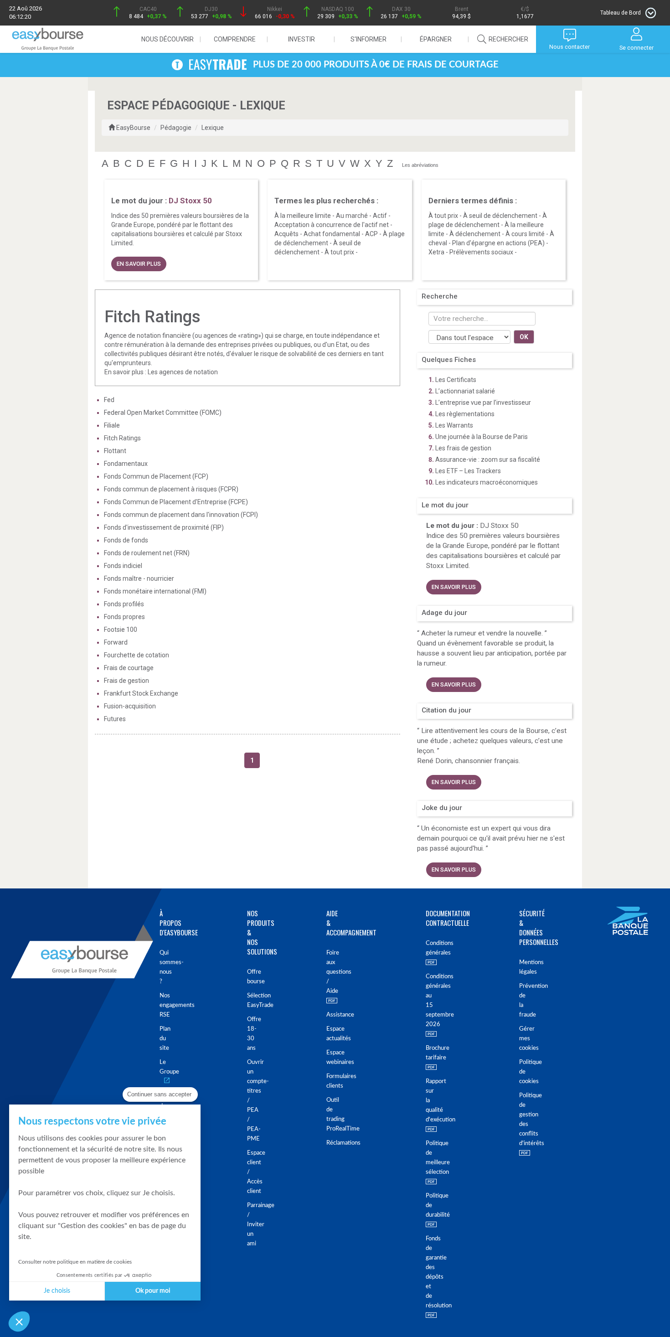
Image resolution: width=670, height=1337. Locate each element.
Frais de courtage (129, 667)
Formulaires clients (328, 1081)
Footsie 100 (120, 629)
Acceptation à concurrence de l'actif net (331, 224)
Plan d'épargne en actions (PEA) (498, 243)
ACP (371, 233)
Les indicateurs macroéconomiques (486, 482)
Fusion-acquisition (130, 706)
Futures (115, 719)
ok (524, 337)
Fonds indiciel (123, 565)
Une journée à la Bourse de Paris (481, 436)
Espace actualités (328, 1034)
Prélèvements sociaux (481, 252)
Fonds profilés (124, 604)
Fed (109, 399)
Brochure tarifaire (426, 1053)
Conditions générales (426, 948)
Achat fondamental (332, 233)
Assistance (328, 1015)
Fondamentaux (126, 463)
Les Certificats (455, 379)
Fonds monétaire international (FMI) (155, 591)
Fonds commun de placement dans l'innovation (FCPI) (181, 514)
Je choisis (57, 1291)
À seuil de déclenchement (500, 215)
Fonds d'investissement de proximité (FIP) (164, 527)
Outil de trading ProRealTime (328, 1114)
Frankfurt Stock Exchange (141, 693)
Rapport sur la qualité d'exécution (426, 1101)
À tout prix (339, 252)
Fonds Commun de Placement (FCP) (156, 476)
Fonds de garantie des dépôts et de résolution (426, 1272)
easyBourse (133, 127)
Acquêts (286, 233)
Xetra (436, 252)
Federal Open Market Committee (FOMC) (163, 412)
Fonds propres (124, 616)
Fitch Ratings (122, 438)
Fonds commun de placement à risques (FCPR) (171, 489)
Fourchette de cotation (136, 655)
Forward (116, 642)
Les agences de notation (183, 372)
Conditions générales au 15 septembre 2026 (426, 1000)
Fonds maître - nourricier (139, 578)
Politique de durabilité (426, 1205)
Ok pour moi (152, 1291)
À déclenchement (474, 233)
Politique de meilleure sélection (426, 1158)
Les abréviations (420, 165)
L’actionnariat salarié (465, 391)
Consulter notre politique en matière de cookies (75, 1262)
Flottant (115, 450)
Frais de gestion (126, 680)
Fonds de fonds (126, 540)
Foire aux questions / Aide (328, 972)
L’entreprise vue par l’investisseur (483, 402)
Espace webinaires (328, 1057)
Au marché (352, 215)
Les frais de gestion (463, 448)
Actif (380, 215)
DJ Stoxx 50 (499, 525)
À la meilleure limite (302, 215)
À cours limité (525, 233)
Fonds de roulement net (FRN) (147, 553)
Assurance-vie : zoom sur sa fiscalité (487, 459)
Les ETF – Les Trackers (468, 471)
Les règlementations (465, 414)
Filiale (112, 425)
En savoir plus (139, 263)
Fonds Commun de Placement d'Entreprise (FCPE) (176, 502)
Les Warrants (454, 425)
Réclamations (328, 1143)
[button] (19, 1321)
